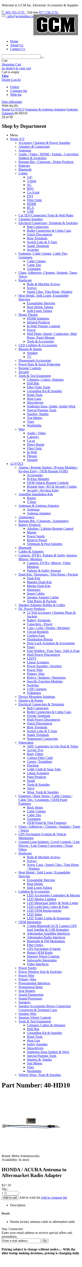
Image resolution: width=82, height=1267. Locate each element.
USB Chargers (36, 689)
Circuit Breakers (38, 632)
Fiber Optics (35, 945)
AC (29, 185)
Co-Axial (33, 192)
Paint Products (36, 777)
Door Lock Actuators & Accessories (51, 643)
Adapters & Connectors (34, 146)
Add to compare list (54, 1197)
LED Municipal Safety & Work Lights (52, 903)
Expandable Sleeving (41, 303)
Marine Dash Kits (38, 586)
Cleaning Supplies (31, 219)
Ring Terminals (37, 238)
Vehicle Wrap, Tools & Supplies (40, 1075)
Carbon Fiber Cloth (40, 758)
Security (24, 372)
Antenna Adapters (39, 513)
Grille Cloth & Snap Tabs (44, 769)
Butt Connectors (38, 227)
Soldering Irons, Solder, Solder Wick (51, 406)
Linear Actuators (38, 662)
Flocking (33, 765)
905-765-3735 (15, 12)
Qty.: (5, 1189)
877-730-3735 (49, 12)
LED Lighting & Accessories (38, 345)
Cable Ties (34, 265)
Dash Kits (33, 578)
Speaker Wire (27, 1014)
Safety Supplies (37, 1044)
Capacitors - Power (39, 624)
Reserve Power (37, 540)
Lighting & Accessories (34, 891)
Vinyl (30, 788)
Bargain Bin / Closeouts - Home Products (46, 162)
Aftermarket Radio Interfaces (46, 937)
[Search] (42, 57)
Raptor (31, 498)
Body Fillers (35, 754)
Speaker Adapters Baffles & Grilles (42, 605)
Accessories (35, 475)
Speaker (32, 353)
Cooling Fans (36, 635)
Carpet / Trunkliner (39, 761)
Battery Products (30, 525)
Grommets (34, 269)
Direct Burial (35, 444)
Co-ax (31, 440)
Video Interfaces (38, 964)
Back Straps (35, 807)
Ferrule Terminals (38, 716)
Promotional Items (31, 987)
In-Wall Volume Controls (43, 326)
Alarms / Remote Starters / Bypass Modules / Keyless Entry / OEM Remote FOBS (48, 469)
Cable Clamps (36, 261)
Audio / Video (36, 433)
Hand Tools (34, 395)
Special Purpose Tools (41, 410)
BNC (30, 188)
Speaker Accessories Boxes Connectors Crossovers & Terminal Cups (45, 1008)
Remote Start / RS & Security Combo (52, 486)
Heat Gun (33, 1040)
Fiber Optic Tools (38, 387)
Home (14, 41)
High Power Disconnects (43, 654)
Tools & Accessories (40, 341)
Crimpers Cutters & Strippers (46, 1025)
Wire (22, 429)
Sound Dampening (31, 994)
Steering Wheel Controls (43, 956)
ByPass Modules (38, 479)
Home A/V (17, 139)
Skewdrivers (35, 402)
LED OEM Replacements (44, 910)
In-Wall (32, 452)
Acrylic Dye (35, 750)
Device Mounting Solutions (37, 696)
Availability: (10, 1160)
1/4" (30, 177)
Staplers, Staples (38, 414)
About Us (16, 45)
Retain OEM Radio (40, 952)
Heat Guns (34, 398)
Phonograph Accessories (35, 360)
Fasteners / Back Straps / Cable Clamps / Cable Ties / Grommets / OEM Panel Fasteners (45, 799)
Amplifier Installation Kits (36, 494)
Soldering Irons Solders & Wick (48, 1052)
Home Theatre (28, 314)
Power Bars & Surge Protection (39, 364)
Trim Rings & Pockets (41, 601)
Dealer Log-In (11, 79)
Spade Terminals (38, 246)
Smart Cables (36, 593)
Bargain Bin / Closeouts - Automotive (44, 521)
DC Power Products (32, 609)
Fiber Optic (34, 448)
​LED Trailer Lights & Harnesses (48, 918)
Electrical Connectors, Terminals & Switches (48, 223)
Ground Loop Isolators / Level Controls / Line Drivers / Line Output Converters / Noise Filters (49, 845)
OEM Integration (30, 922)
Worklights (34, 425)
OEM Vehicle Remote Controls (48, 483)
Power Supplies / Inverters (44, 666)
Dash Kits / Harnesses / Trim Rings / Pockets (48, 574)
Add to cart (10, 1197)
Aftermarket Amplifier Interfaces (48, 933)
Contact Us (17, 49)
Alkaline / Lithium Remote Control (50, 528)
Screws (32, 288)
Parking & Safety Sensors (44, 570)
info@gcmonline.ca (19, 16)
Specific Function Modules (45, 681)
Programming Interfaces (34, 983)
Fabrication (26, 742)
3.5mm (31, 181)
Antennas (25, 150)
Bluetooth (25, 169)
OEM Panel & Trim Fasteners (46, 823)
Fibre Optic (34, 200)
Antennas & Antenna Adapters (45, 109)
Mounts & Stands (30, 349)
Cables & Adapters (31, 551)
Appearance (26, 517)
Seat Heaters (27, 991)
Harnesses (33, 589)
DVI (30, 196)
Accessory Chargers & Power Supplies (44, 143)
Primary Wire (36, 674)
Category (33, 437)
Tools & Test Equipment (35, 376)
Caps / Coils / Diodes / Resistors (48, 628)
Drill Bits (33, 383)
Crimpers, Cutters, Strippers (45, 379)
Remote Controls (30, 368)
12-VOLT (17, 109)
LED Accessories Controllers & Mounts (53, 895)
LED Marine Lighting (41, 899)
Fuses (30, 647)
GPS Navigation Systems (44, 949)
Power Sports (36, 536)
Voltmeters (34, 693)
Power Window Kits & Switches (40, 971)
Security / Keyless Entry (43, 490)
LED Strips (34, 914)
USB (30, 211)
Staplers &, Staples (39, 1059)
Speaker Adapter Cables (43, 597)
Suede (31, 780)
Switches (33, 249)
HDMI (31, 204)
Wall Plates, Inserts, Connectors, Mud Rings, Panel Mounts (52, 335)
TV (29, 356)
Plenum (32, 456)
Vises (30, 421)
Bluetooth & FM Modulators (46, 941)
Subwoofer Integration (42, 960)
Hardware (25, 280)
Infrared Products (38, 322)
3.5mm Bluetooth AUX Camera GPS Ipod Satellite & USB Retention (52, 927)
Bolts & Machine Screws (43, 284)
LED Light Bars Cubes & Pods (48, 907)
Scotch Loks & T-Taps (42, 242)
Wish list (15, 94)
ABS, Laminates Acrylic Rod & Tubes (52, 746)
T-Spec (31, 502)
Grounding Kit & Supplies (44, 391)
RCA (30, 207)
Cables (23, 173)
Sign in (6, 102)
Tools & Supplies (38, 784)
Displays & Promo (31, 700)
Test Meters (34, 418)
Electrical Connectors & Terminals (41, 704)
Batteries (24, 165)
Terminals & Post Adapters (44, 544)
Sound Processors (30, 998)
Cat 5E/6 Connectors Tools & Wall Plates (46, 215)
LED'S (31, 658)
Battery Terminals (38, 620)
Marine (31, 532)
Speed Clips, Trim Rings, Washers (49, 292)
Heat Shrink (35, 884)
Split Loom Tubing (39, 311)
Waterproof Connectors (42, 738)
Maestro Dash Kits (39, 582)
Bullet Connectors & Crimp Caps (49, 230)
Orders (14, 87)
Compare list (18, 91)
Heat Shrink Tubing (40, 307)
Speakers (24, 1002)
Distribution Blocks (40, 639)
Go (45, 1240)
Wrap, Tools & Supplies (43, 792)
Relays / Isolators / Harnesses (46, 677)
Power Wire (35, 670)
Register (16, 102)
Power (31, 330)
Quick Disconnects (39, 234)
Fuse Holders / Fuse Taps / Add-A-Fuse (53, 651)
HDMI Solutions (38, 318)
